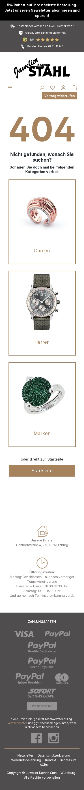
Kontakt (51, 760)
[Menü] (9, 87)
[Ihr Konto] (63, 87)
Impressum (68, 760)
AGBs (44, 765)
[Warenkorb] (74, 87)
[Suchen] (42, 87)
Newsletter (25, 755)
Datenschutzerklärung (54, 755)
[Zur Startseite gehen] (42, 68)
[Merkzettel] (52, 87)
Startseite (42, 470)
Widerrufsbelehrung (26, 760)
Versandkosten (18, 723)
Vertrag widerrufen (59, 96)
